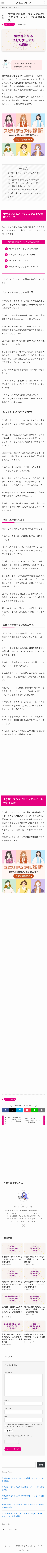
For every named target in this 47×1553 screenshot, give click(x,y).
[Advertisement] (23, 763)
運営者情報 (19, 1546)
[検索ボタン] (44, 2)
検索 (41, 1465)
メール (7, 1408)
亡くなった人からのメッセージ (25, 183)
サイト (6, 1416)
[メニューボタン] (2, 2)
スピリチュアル (9, 24)
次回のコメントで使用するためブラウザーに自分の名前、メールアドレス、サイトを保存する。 (24, 1425)
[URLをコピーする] (41, 1110)
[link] (23, 1225)
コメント (8, 1372)
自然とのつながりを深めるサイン (26, 189)
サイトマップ (38, 1546)
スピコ (23, 1204)
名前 (6, 1400)
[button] (5, 1110)
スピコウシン (23, 3)
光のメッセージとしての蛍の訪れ (26, 180)
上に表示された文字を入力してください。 (18, 1436)
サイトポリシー (9, 1546)
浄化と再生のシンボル (21, 186)
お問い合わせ (28, 1546)
